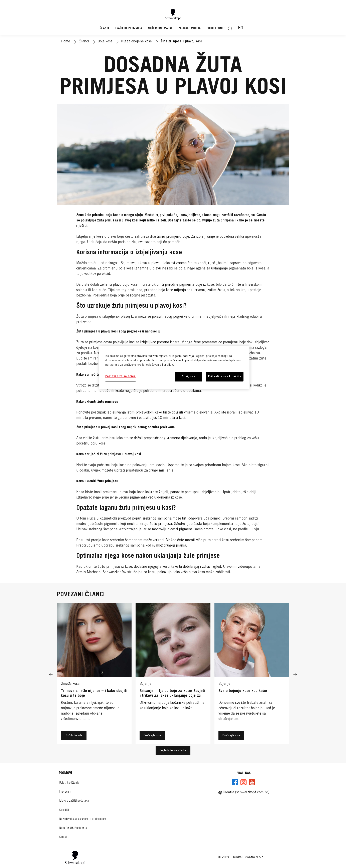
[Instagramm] (243, 782)
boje (122, 268)
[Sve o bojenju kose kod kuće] (251, 674)
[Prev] (51, 674)
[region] (174, 367)
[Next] (295, 674)
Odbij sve (188, 376)
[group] (173, 674)
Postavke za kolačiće (120, 376)
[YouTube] (252, 782)
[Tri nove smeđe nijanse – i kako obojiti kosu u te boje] (94, 674)
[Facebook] (235, 782)
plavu (157, 268)
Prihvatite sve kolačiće (224, 376)
